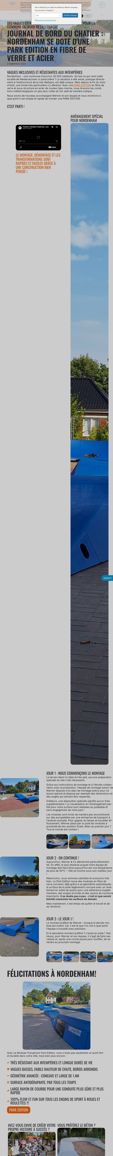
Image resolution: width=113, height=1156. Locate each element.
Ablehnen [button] (88, 16)
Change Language (70, 15)
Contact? (108, 578)
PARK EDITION (82, 85)
